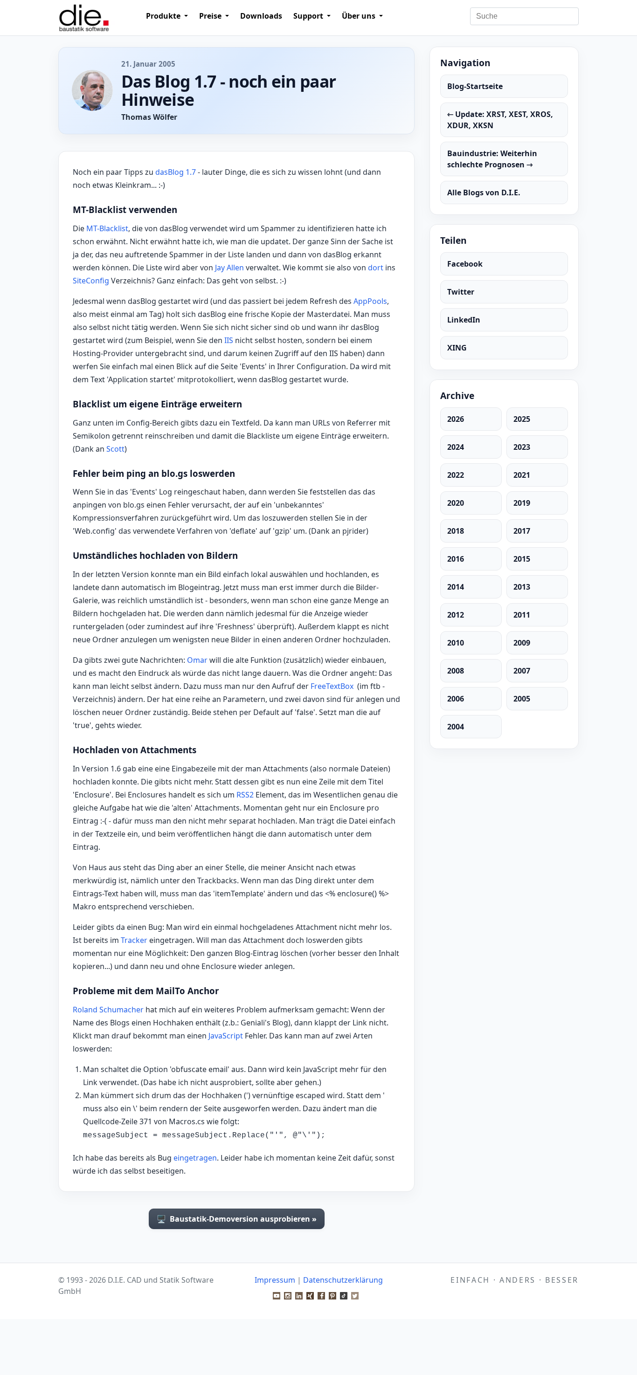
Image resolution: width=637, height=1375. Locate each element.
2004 (455, 727)
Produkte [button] (164, 16)
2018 (455, 531)
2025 (521, 419)
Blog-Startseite (475, 86)
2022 (455, 475)
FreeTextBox (332, 686)
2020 (455, 503)
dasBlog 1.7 (175, 172)
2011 (521, 615)
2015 (521, 559)
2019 (521, 503)
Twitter (460, 292)
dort (375, 267)
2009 (521, 643)
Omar (197, 660)
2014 (455, 587)
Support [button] (309, 16)
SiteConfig (91, 280)
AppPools (370, 301)
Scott (115, 449)
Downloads (261, 16)
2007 (521, 671)
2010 (455, 643)
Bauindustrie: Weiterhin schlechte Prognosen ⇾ (492, 159)
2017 (521, 531)
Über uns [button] (359, 16)
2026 (455, 419)
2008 (455, 671)
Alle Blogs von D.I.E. (483, 192)
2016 (455, 559)
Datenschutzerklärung (343, 1280)
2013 (521, 587)
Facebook (465, 264)
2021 (521, 475)
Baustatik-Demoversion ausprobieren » (237, 1219)
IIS (228, 340)
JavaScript (225, 1036)
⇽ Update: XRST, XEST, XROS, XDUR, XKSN (500, 120)
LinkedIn (463, 320)
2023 (521, 447)
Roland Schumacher (108, 1009)
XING (457, 348)
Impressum (275, 1280)
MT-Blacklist (107, 228)
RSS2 (245, 795)
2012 (455, 615)
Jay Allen (229, 267)
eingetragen (195, 1158)
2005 (521, 699)
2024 (455, 447)
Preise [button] (211, 16)
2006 (455, 699)
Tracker (134, 940)
